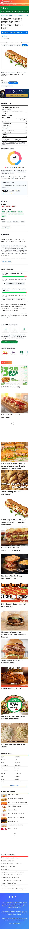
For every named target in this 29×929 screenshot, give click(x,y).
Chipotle (16, 759)
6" (13, 178)
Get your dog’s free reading (17, 95)
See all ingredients (6, 261)
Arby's (2, 756)
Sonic (2, 776)
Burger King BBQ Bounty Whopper (9, 883)
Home (3, 902)
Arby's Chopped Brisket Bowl (8, 866)
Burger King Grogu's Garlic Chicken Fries (10, 877)
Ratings (18, 45)
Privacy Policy (16, 923)
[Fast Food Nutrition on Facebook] (9, 897)
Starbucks (16, 776)
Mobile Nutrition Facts (14, 907)
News (3, 904)
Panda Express (4, 770)
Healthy (11, 283)
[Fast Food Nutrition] (6, 1)
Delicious (11, 299)
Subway (2, 779)
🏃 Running (11, 190)
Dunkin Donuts (4, 765)
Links (10, 923)
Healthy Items (15, 11)
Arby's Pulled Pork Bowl (6, 869)
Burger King (17, 756)
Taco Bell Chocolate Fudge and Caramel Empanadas (13, 888)
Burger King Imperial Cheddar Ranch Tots (11, 880)
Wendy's (3, 782)
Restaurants (4, 4)
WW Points (24, 45)
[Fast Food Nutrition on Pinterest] (12, 897)
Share (4, 36)
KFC (2, 768)
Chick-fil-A (3, 759)
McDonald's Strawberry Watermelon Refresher (12, 863)
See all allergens (6, 228)
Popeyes (3, 773)
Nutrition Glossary (11, 904)
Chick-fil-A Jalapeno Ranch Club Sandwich (10, 886)
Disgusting (21, 299)
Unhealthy (21, 283)
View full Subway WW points (9, 342)
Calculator (14, 4)
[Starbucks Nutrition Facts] (21, 353)
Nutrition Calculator (20, 902)
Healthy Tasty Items (20, 906)
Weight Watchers (22, 11)
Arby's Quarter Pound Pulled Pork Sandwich (11, 874)
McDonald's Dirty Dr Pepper (7, 860)
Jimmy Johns (17, 765)
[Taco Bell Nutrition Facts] (13, 353)
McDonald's (17, 768)
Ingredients (12, 45)
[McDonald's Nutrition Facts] (5, 353)
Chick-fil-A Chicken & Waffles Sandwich (10, 858)
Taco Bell (16, 779)
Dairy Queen (17, 762)
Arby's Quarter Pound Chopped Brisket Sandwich (12, 872)
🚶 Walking (5, 190)
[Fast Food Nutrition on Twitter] (15, 897)
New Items (23, 4)
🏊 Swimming (5, 193)
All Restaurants (14, 785)
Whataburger (17, 782)
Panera (16, 770)
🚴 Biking (18, 190)
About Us (11, 906)
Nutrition (3, 11)
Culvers (2, 762)
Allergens (6, 45)
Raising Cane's (17, 773)
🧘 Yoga (12, 193)
